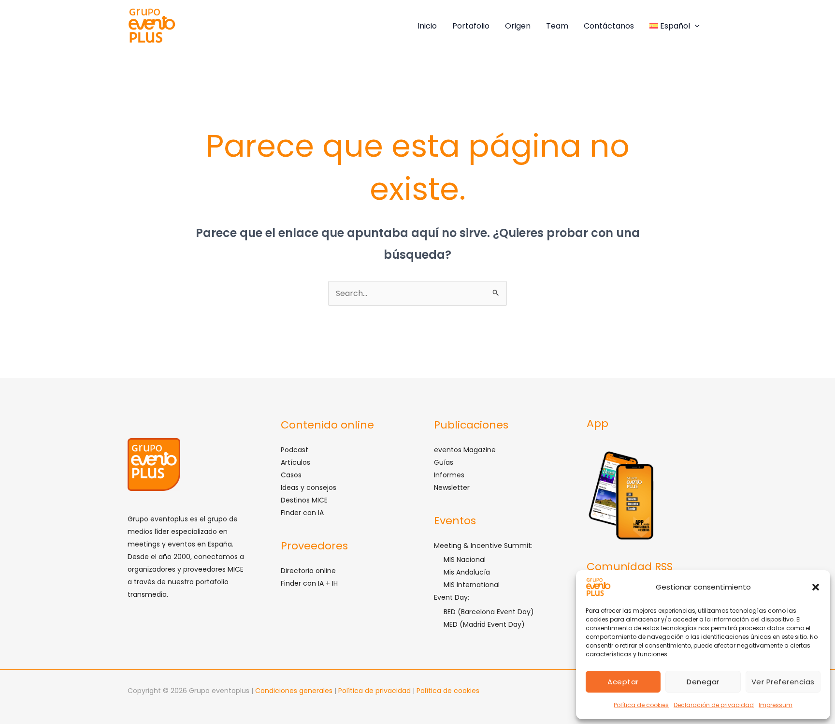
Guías (443, 462)
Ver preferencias (783, 682)
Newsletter (452, 487)
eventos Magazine (465, 450)
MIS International (472, 585)
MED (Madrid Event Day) (484, 624)
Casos (291, 475)
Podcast (294, 450)
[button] (816, 587)
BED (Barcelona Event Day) (489, 612)
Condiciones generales (294, 690)
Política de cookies (641, 705)
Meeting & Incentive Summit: (483, 545)
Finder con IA (302, 512)
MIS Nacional (465, 559)
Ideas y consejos (308, 487)
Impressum (775, 705)
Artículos (295, 462)
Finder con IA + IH (309, 583)
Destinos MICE (304, 500)
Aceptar (623, 682)
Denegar (703, 682)
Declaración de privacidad (714, 705)
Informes (449, 475)
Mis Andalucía (467, 572)
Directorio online (308, 571)
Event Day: (451, 597)
